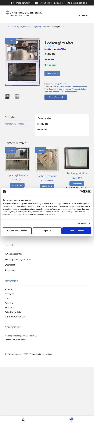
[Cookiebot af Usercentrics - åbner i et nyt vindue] (81, 191)
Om (7, 298)
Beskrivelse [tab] (10, 117)
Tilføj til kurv (52, 73)
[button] (36, 41)
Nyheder (9, 293)
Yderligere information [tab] (14, 124)
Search (23, 420)
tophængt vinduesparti (53, 91)
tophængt (67, 89)
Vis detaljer (82, 223)
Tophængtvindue (70, 91)
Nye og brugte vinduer (22, 27)
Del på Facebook (56, 97)
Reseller (9, 303)
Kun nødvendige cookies (17, 231)
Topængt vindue (55, 89)
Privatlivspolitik (13, 312)
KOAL (50, 354)
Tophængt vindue (79, 89)
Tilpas (45, 231)
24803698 (10, 270)
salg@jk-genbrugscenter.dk (19, 259)
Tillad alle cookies (77, 231)
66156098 (11, 265)
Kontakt (9, 307)
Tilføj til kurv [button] (17, 185)
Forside (9, 27)
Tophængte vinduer (41, 27)
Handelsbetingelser (15, 316)
